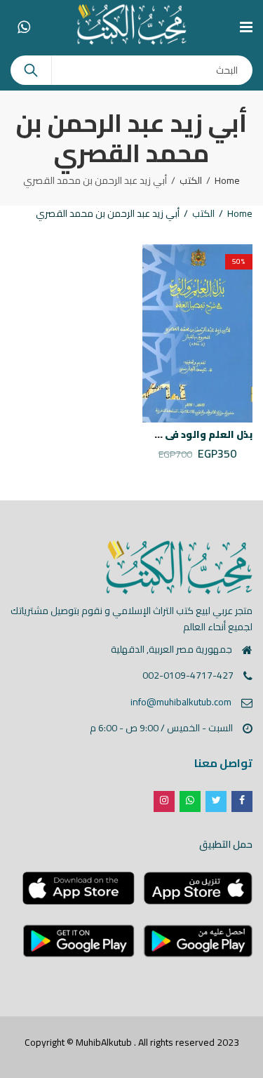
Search (31, 70)
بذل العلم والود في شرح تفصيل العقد (165, 434)
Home (227, 180)
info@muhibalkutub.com (180, 702)
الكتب (191, 180)
